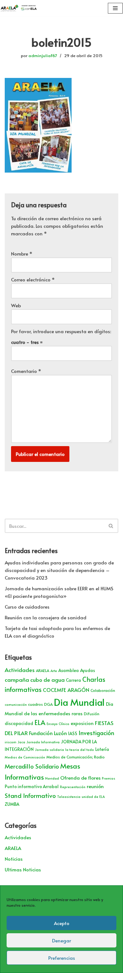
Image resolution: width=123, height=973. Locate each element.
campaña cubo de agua (35, 679)
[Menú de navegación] (115, 8)
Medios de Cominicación (25, 757)
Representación (72, 786)
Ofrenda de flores (80, 777)
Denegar (61, 940)
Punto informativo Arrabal (32, 786)
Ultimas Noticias (23, 869)
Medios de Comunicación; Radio (75, 756)
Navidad (52, 778)
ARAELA (42, 670)
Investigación (96, 732)
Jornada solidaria (49, 749)
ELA (39, 722)
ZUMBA (12, 804)
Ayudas (87, 670)
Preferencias (61, 957)
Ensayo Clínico (58, 723)
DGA (48, 704)
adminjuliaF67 (42, 55)
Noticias (14, 858)
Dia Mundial (79, 702)
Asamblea (68, 670)
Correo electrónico (33, 279)
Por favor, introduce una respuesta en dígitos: (61, 331)
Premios (108, 778)
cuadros (35, 704)
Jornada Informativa (43, 742)
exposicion (82, 723)
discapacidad (19, 723)
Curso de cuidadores (27, 606)
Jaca (21, 742)
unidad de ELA (93, 796)
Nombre (21, 253)
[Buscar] (111, 526)
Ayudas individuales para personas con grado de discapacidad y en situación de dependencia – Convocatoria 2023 (59, 570)
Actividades (20, 670)
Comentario (26, 371)
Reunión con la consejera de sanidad (45, 617)
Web (16, 305)
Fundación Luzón (48, 733)
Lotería (102, 749)
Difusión (91, 713)
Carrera (73, 680)
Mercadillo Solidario (32, 766)
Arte (53, 670)
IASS (72, 733)
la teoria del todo (79, 749)
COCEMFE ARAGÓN (66, 689)
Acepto (61, 923)
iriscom (10, 742)
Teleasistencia (68, 796)
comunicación (16, 704)
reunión (95, 786)
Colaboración (103, 690)
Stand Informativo (30, 795)
